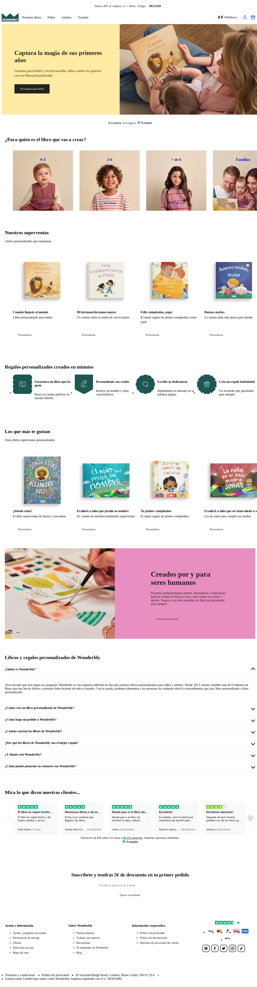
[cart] (253, 17)
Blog (79, 952)
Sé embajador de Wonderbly (92, 947)
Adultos (66, 17)
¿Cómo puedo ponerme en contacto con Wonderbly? (40, 766)
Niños (51, 17)
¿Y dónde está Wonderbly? (23, 754)
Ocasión (83, 17)
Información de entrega (26, 937)
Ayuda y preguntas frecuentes (29, 933)
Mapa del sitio (21, 952)
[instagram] (232, 948)
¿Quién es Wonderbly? (20, 669)
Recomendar (83, 942)
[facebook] (214, 948)
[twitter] (223, 948)
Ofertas (17, 942)
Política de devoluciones (153, 937)
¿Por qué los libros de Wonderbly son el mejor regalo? (41, 743)
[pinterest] (206, 948)
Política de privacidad (152, 933)
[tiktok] (241, 948)
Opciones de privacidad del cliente (159, 942)
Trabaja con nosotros (88, 937)
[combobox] (227, 17)
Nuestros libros (31, 17)
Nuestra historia (85, 933)
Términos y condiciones (20, 975)
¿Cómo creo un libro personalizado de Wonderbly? (39, 708)
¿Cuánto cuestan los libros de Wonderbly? (33, 731)
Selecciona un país (23, 947)
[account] (245, 17)
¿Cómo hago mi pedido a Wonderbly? (30, 719)
